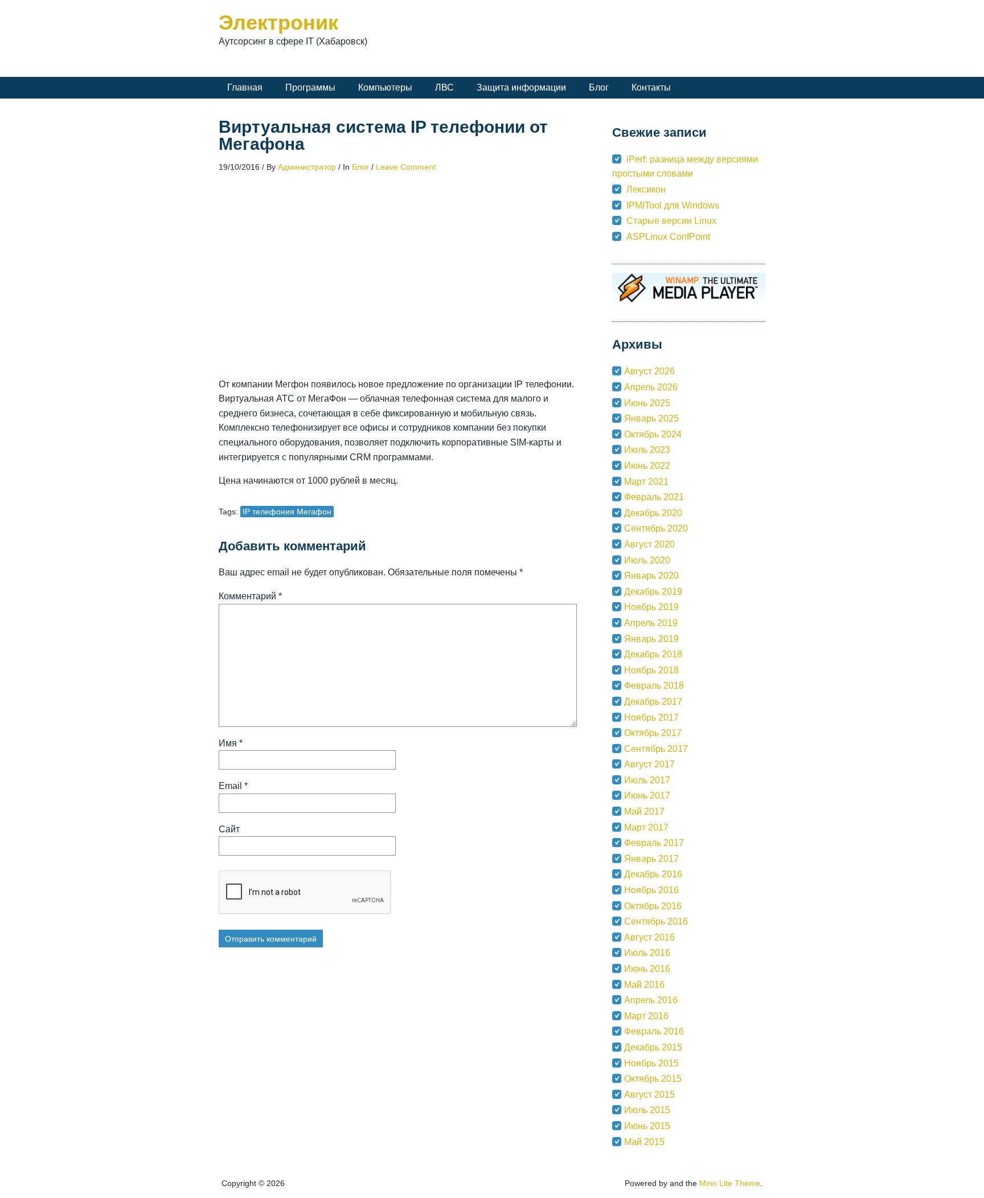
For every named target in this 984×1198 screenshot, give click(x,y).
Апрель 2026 (651, 387)
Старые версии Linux (671, 221)
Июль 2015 (647, 1110)
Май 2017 (644, 811)
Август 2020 (649, 544)
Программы (310, 87)
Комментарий (250, 596)
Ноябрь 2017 (651, 717)
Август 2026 (649, 371)
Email (233, 786)
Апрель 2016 (651, 1000)
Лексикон (646, 189)
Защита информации (521, 87)
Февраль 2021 (654, 497)
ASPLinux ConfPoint (668, 237)
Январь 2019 (651, 639)
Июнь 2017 (647, 795)
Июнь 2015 (647, 1126)
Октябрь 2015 (653, 1078)
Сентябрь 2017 (656, 749)
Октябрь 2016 (653, 906)
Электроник (278, 22)
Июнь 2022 (647, 466)
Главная (245, 87)
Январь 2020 (651, 575)
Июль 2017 (647, 780)
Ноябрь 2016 (651, 890)
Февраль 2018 (654, 685)
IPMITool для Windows (672, 205)
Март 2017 (646, 827)
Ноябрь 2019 (651, 607)
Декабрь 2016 (653, 874)
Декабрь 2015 (653, 1047)
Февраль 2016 (654, 1031)
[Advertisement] (402, 288)
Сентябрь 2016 (656, 921)
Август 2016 (649, 937)
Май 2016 (644, 985)
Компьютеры (385, 87)
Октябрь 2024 (653, 434)
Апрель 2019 (651, 623)
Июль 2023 (647, 450)
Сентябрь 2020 (656, 528)
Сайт (229, 829)
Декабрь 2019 (653, 591)
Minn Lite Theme (729, 1183)
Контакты (651, 87)
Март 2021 (646, 481)
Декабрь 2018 (653, 654)
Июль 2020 (647, 560)
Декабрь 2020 (653, 513)
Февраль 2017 (654, 843)
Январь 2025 (651, 418)
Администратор (307, 166)
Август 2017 (649, 764)
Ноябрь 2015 (651, 1063)
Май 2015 (644, 1142)
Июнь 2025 (647, 403)
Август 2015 (649, 1094)
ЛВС (444, 87)
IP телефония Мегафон (287, 511)
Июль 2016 (647, 953)
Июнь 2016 (647, 969)
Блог (599, 87)
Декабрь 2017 (653, 701)
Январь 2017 (651, 859)
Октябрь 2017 (653, 733)
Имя (231, 743)
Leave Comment (406, 166)
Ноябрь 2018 (651, 670)
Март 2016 (646, 1016)
